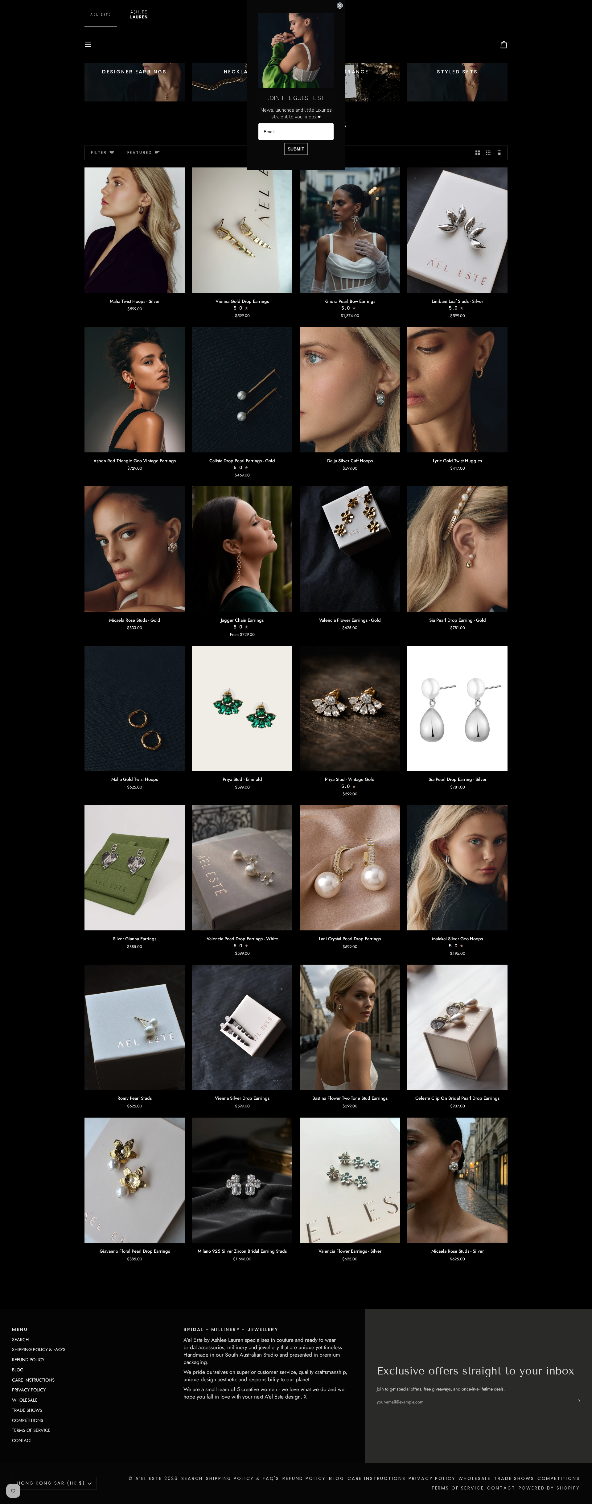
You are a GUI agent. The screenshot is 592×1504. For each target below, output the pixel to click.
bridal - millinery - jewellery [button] (230, 1329)
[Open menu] (93, 45)
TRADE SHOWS (27, 1410)
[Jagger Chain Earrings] (242, 549)
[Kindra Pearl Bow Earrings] (350, 230)
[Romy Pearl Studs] (134, 1027)
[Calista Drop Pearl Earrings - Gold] (242, 389)
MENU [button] (20, 1329)
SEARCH (20, 1339)
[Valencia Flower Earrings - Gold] (350, 549)
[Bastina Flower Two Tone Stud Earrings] (350, 1027)
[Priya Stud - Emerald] (242, 708)
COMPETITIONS (27, 1420)
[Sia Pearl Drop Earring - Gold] (457, 549)
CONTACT (22, 1440)
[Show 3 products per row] (488, 153)
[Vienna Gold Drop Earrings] (242, 230)
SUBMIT (296, 148)
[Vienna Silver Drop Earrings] (242, 1027)
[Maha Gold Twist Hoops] (134, 708)
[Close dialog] (340, 5)
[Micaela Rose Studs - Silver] (457, 1180)
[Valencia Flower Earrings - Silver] (350, 1180)
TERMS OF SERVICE (31, 1430)
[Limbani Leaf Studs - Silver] (457, 230)
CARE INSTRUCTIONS (33, 1380)
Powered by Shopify (549, 1488)
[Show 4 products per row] (501, 153)
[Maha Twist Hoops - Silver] (134, 230)
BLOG (17, 1369)
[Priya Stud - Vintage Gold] (350, 708)
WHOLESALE (25, 1400)
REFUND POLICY (28, 1359)
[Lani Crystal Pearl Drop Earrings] (350, 867)
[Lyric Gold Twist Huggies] (457, 389)
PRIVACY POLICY (29, 1390)
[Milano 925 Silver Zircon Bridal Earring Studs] (242, 1180)
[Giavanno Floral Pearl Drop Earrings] (134, 1180)
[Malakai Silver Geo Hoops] (457, 867)
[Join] (575, 1401)
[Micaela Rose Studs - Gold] (134, 549)
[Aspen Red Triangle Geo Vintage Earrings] (134, 389)
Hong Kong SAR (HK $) (51, 1483)
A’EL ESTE (148, 1478)
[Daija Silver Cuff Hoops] (350, 389)
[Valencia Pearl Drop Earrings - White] (242, 867)
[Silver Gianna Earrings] (134, 867)
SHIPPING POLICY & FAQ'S (38, 1349)
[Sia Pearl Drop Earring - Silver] (457, 708)
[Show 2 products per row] (477, 153)
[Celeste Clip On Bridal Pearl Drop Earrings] (457, 1027)
